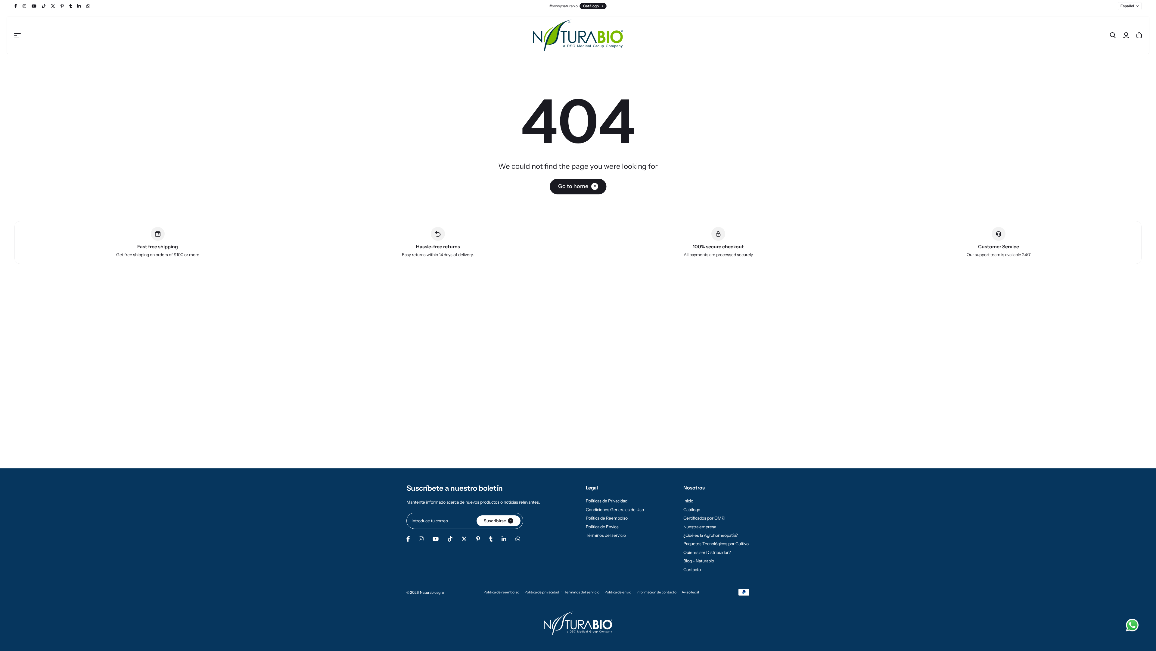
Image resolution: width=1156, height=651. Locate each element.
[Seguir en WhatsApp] (88, 6)
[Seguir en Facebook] (15, 6)
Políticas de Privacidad (606, 501)
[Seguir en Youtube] (34, 6)
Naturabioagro (432, 592)
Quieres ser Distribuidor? (707, 552)
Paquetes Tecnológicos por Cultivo (716, 543)
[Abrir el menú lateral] (17, 35)
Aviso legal (690, 592)
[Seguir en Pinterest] (62, 6)
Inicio (688, 501)
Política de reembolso (501, 592)
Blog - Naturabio (698, 561)
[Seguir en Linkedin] (79, 6)
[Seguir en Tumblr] (70, 6)
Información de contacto (656, 592)
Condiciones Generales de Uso (615, 509)
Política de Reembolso (607, 518)
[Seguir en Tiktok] (43, 6)
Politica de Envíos (602, 527)
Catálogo (591, 6)
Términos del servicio (606, 535)
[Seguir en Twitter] (53, 6)
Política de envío (617, 592)
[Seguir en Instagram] (24, 6)
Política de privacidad (541, 592)
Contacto (692, 569)
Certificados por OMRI (704, 518)
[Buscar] (1113, 35)
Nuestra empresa (699, 527)
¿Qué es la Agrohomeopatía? (710, 535)
